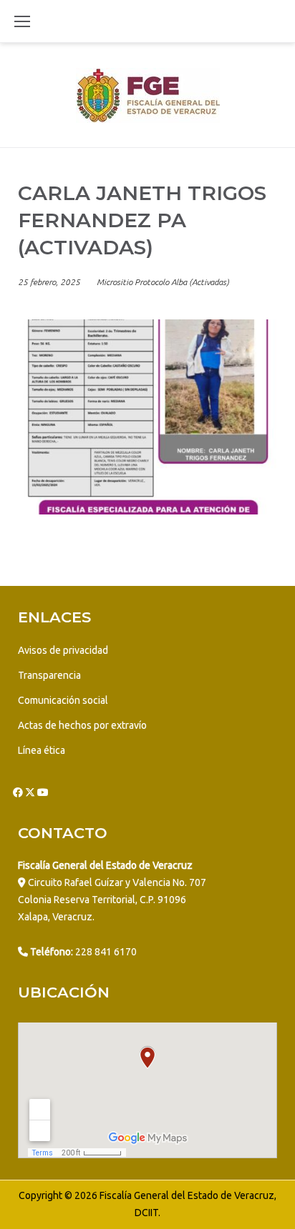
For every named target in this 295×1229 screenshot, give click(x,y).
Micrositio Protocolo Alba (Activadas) (163, 282)
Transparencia (49, 675)
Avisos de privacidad (63, 650)
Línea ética (41, 750)
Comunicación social (63, 700)
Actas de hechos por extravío (82, 725)
